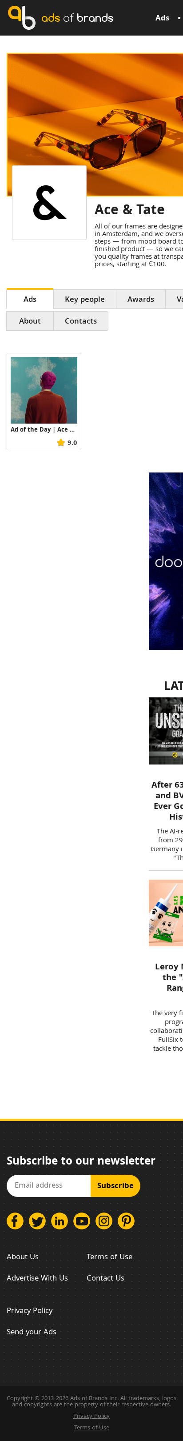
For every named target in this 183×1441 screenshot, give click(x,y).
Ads (162, 18)
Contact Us (105, 1279)
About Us (23, 1257)
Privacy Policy (29, 1311)
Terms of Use (109, 1257)
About (30, 322)
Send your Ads (31, 1332)
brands (77, 17)
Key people (85, 300)
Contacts (81, 322)
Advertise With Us (37, 1279)
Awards (140, 300)
